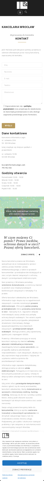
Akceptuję (22, 463)
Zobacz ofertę (27, 254)
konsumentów (7, 410)
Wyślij (8, 125)
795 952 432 (7, 168)
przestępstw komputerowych (28, 383)
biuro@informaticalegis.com (13, 165)
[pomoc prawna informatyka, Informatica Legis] (22, 5)
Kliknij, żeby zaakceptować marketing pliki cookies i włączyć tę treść (22, 212)
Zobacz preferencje (21, 469)
